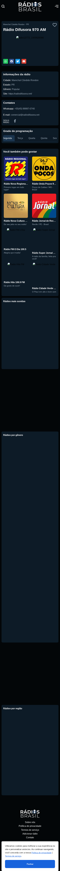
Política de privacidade (41, 853)
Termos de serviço (13, 856)
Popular (16, 89)
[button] (3, 6)
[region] (30, 856)
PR (13, 85)
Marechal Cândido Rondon (25, 80)
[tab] (7, 138)
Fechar (30, 864)
